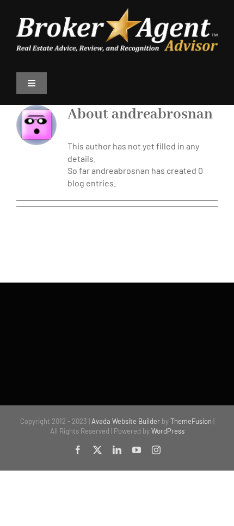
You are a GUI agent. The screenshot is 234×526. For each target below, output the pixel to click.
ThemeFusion (191, 421)
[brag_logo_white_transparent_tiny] (117, 12)
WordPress (167, 431)
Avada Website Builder (125, 421)
